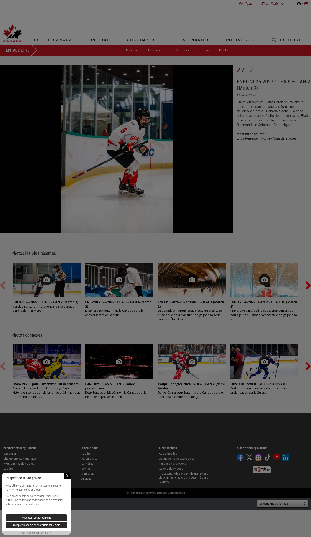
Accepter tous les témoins (36, 517)
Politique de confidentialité (36, 532)
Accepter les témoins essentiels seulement (36, 525)
